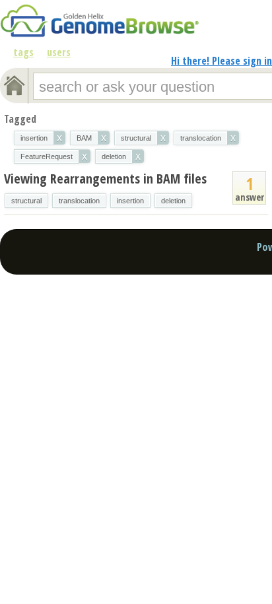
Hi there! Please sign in (221, 60)
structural (26, 201)
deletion (173, 201)
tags (23, 52)
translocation (79, 201)
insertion (130, 201)
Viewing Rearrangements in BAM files (105, 178)
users (59, 52)
